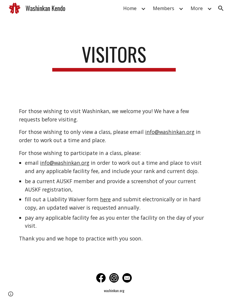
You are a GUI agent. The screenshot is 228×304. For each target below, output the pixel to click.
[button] (221, 8)
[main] (114, 57)
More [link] (197, 8)
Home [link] (130, 8)
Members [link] (163, 8)
